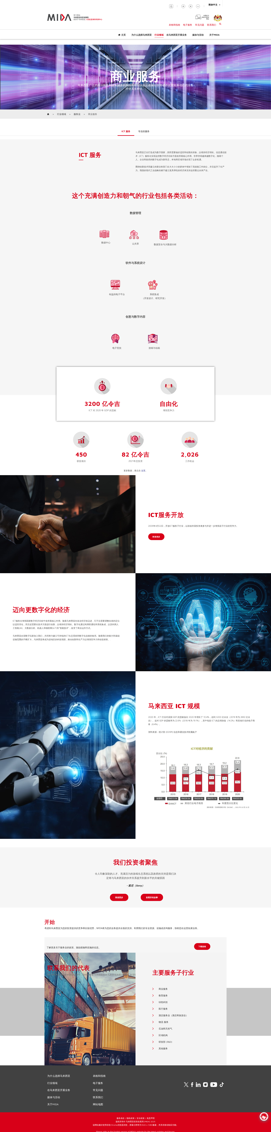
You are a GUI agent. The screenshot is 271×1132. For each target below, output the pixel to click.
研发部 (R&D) (165, 1042)
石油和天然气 (165, 1028)
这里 (143, 470)
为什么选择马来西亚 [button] (141, 35)
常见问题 (199, 25)
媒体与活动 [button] (198, 35)
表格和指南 (174, 25)
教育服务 (163, 995)
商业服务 (163, 989)
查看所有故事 (152, 897)
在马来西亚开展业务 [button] (176, 35)
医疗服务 (163, 1008)
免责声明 (151, 1118)
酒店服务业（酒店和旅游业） (173, 1015)
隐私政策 (131, 1118)
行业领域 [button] (159, 35)
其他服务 (163, 1048)
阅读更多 (119, 897)
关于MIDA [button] (214, 35)
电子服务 (187, 25)
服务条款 (120, 1118)
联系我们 (211, 25)
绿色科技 (163, 1002)
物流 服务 (163, 1022)
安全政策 (141, 1118)
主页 (123, 35)
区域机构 (163, 1035)
